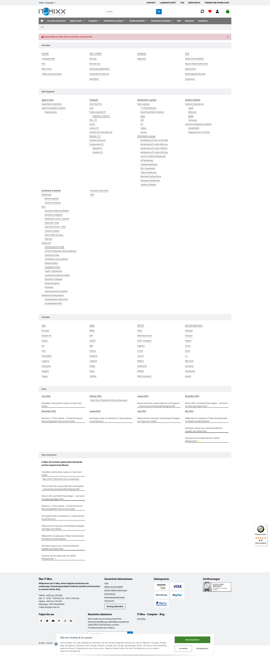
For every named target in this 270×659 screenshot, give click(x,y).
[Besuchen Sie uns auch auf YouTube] (53, 621)
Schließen (183, 648)
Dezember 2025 (192, 396)
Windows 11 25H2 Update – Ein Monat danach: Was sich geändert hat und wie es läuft (62, 419)
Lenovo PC (94, 128)
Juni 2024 (141, 411)
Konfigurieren (202, 648)
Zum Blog (141, 619)
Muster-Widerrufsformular (115, 590)
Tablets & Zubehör (148, 184)
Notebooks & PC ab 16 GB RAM (154, 140)
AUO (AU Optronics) (193, 325)
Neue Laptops (143, 104)
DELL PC (93, 120)
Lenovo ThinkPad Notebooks (153, 156)
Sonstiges (49, 287)
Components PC (96, 144)
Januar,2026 (142, 396)
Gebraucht (46, 243)
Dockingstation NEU (53, 303)
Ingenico (141, 346)
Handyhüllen (193, 128)
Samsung (192, 120)
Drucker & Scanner (97, 140)
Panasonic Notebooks (150, 180)
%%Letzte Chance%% (99, 190)
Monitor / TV (94, 136)
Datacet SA (46, 335)
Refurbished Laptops (146, 136)
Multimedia (46, 195)
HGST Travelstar (144, 341)
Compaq (189, 330)
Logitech (93, 361)
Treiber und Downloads (216, 3)
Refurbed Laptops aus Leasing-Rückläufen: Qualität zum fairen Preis (204, 429)
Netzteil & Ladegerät (53, 215)
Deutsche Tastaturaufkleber (57, 211)
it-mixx (140, 351)
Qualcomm (142, 366)
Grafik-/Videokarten (53, 271)
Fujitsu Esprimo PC (97, 112)
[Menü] (265, 525)
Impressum (109, 601)
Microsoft (189, 361)
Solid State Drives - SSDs (55, 227)
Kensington (47, 356)
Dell (142, 120)
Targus (45, 376)
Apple (190, 108)
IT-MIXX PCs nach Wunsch (100, 132)
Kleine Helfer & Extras (54, 235)
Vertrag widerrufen (114, 606)
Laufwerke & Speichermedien (57, 275)
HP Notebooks (146, 160)
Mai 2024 (189, 411)
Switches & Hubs (52, 255)
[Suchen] (159, 11)
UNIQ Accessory (144, 376)
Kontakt (151, 3)
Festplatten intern (52, 267)
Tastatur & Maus (52, 231)
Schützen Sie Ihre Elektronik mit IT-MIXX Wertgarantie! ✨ (202, 439)
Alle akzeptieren (192, 640)
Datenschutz (109, 594)
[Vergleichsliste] (202, 12)
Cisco (139, 330)
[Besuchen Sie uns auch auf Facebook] (41, 621)
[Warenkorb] (227, 11)
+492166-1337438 (54, 595)
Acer (91, 108)
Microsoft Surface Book (150, 176)
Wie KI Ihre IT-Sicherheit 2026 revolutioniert (108, 400)
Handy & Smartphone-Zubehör (198, 124)
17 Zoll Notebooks (148, 108)
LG (186, 356)
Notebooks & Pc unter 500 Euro (154, 144)
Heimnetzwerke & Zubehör (56, 291)
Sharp (92, 371)
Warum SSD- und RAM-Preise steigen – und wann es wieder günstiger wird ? (206, 404)
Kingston (93, 356)
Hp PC (92, 124)
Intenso (92, 351)
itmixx (187, 351)
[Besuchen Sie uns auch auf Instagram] (65, 621)
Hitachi (188, 341)
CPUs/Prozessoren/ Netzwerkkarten (60, 251)
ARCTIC (140, 325)
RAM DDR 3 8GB (52, 223)
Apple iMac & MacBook (52, 104)
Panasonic (46, 366)
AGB (106, 583)
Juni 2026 (46, 396)
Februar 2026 (95, 396)
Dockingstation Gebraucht (56, 299)
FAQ (182, 3)
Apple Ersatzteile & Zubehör (54, 108)
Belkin (92, 330)
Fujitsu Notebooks (148, 172)
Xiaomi (188, 376)
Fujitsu (143, 128)
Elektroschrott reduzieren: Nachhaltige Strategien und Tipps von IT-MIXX (158, 419)
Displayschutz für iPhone (199, 132)
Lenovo (143, 132)
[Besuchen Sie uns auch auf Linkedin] (71, 621)
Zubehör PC (98, 152)
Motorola (192, 112)
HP (141, 124)
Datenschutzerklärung (97, 622)
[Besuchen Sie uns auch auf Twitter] (47, 621)
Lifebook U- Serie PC (101, 116)
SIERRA (140, 371)
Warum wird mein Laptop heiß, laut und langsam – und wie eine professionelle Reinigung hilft (158, 404)
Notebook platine (52, 283)
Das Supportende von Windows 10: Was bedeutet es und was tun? (110, 419)
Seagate (45, 371)
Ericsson (189, 335)
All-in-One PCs (95, 104)
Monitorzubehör (52, 199)
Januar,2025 (95, 411)
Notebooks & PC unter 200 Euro (154, 152)
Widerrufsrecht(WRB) (113, 587)
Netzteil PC (97, 148)
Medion (140, 361)
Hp (43, 346)
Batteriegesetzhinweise (114, 597)
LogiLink (45, 361)
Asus (142, 116)
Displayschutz (51, 112)
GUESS (92, 341)
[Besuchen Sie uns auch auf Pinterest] (59, 621)
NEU (43, 207)
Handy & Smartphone (194, 104)
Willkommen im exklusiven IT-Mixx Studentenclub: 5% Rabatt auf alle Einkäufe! (206, 419)
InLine (187, 346)
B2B (92, 195)
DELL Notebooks (147, 168)
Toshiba (92, 376)
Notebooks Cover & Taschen (57, 219)
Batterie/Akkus (51, 263)
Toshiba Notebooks (148, 164)
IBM (91, 346)
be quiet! (45, 330)
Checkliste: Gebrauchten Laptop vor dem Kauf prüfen (62, 404)
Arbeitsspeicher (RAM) (54, 247)
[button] (217, 12)
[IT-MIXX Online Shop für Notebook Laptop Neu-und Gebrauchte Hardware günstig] (52, 11)
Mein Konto (194, 3)
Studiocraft (190, 371)
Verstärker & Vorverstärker (56, 259)
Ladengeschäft (168, 3)
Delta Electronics (144, 335)
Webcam (48, 239)
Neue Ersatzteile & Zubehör (152, 112)
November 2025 (49, 411)
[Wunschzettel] (210, 12)
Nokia (190, 116)
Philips (92, 366)
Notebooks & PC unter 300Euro (154, 148)
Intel (43, 351)
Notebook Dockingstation (53, 295)
